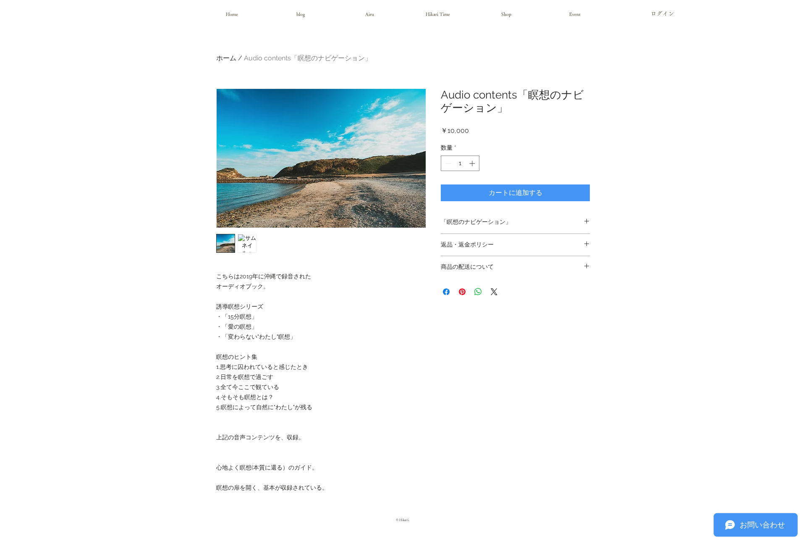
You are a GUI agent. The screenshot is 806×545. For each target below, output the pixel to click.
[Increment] (473, 163)
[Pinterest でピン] (462, 292)
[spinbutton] (460, 163)
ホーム (226, 58)
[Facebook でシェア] (446, 292)
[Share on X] (494, 292)
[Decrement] (447, 163)
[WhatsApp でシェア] (478, 292)
